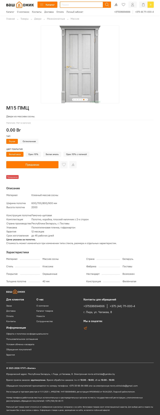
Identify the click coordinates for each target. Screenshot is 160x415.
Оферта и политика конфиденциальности (27, 333)
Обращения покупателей (19, 349)
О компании (23, 11)
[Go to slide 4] (81, 99)
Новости (40, 316)
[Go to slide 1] (73, 99)
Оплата (60, 11)
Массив (75, 18)
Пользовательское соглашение (22, 339)
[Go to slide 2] (76, 99)
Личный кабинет (74, 11)
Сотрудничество (44, 321)
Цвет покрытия (14, 149)
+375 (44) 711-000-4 (122, 306)
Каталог (50, 4)
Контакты (37, 11)
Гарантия (10, 354)
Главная (10, 18)
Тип (8, 136)
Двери (37, 18)
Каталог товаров (44, 310)
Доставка (49, 11)
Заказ (9, 305)
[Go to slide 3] (78, 99)
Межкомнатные (56, 18)
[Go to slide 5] (83, 99)
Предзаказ (32, 164)
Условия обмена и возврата (20, 344)
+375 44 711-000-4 (144, 11)
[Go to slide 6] (86, 99)
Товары (24, 18)
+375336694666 (122, 11)
